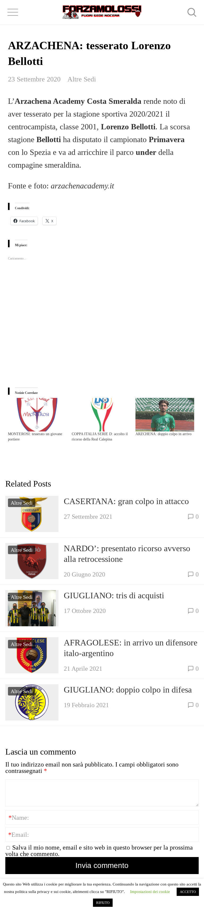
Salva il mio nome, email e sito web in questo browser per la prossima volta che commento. (99, 850)
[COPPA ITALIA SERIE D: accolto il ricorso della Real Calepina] (101, 414)
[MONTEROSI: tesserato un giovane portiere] (37, 414)
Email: (18, 834)
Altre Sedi (81, 79)
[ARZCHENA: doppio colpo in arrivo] (164, 414)
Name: (18, 817)
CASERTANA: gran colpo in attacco (126, 501)
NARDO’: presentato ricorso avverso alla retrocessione (127, 553)
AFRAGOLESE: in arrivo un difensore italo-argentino (130, 648)
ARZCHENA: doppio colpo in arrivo (163, 434)
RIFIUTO (102, 903)
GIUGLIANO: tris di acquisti (114, 595)
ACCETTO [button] (188, 892)
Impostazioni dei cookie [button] (150, 892)
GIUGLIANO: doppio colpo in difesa (128, 689)
